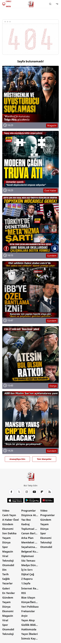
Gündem (7, 524)
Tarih (5, 574)
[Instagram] (27, 492)
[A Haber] (30, 4)
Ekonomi (7, 528)
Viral (5, 556)
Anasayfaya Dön (17, 459)
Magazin (7, 551)
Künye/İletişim (30, 602)
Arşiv (24, 615)
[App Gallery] (47, 500)
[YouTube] (34, 492)
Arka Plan (27, 538)
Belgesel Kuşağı (30, 551)
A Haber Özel (10, 519)
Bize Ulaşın (28, 597)
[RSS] (49, 492)
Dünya (6, 542)
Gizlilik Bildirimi (30, 625)
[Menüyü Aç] (57, 4)
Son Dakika (9, 533)
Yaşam (6, 538)
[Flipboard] (42, 492)
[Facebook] (11, 492)
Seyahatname (30, 547)
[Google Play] (32, 500)
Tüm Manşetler (44, 459)
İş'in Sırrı (26, 569)
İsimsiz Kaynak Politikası (30, 638)
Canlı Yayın (9, 515)
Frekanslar (28, 611)
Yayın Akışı (28, 620)
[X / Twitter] (19, 492)
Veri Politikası (30, 606)
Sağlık (6, 578)
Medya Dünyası (30, 565)
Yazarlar (7, 583)
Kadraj (25, 524)
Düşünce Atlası (30, 515)
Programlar (28, 510)
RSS (23, 593)
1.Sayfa (25, 583)
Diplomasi (27, 556)
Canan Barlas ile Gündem (30, 533)
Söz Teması (28, 560)
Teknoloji (8, 560)
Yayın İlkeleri (29, 634)
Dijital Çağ (27, 574)
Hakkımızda (28, 629)
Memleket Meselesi (30, 542)
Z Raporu (27, 578)
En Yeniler (8, 593)
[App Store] (15, 500)
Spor (5, 547)
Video (5, 510)
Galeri (6, 588)
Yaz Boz (26, 519)
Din (4, 569)
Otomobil (8, 565)
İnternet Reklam (30, 588)
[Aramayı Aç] (50, 4)
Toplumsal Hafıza (30, 528)
